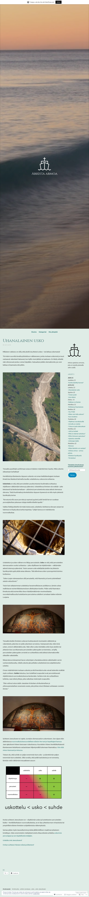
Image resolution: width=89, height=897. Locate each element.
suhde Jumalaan (25, 889)
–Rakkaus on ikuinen (74, 402)
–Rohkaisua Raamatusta (75, 407)
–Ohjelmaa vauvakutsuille (76, 421)
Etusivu (34, 332)
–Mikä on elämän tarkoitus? (76, 433)
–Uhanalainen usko (74, 390)
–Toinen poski (72, 395)
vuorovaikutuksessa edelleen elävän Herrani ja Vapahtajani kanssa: (37, 741)
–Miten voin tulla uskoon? (76, 414)
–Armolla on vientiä (74, 424)
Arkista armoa (44, 173)
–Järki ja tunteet (73, 431)
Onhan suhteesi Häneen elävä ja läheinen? (18, 845)
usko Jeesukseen (40, 889)
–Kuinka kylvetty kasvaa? (75, 382)
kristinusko (15, 889)
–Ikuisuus (71, 446)
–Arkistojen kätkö (73, 441)
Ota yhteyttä (53, 332)
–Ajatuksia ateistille (74, 438)
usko (32, 889)
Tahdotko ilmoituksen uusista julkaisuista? (76, 465)
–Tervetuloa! (72, 458)
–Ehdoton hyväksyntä (75, 455)
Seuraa (72, 475)
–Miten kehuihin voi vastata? (77, 448)
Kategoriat (42, 332)
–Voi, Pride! (71, 412)
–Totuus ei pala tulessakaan (76, 426)
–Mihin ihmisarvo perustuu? (76, 436)
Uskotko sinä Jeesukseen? (12, 840)
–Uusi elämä (72, 397)
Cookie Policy (36, 893)
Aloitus (58, 2)
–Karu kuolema (72, 416)
